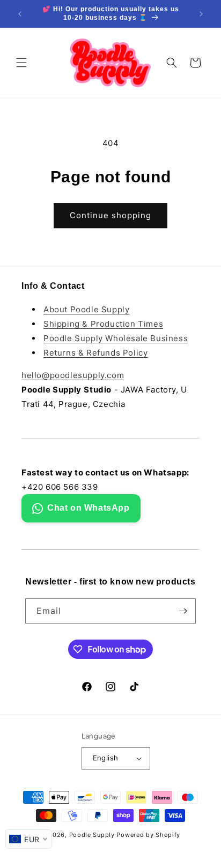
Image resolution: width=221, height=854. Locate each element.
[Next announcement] (201, 14)
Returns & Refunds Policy (95, 353)
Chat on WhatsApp (88, 507)
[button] (21, 62)
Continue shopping (110, 215)
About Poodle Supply (86, 309)
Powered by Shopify (148, 834)
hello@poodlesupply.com (72, 375)
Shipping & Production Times (103, 324)
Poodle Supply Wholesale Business (115, 338)
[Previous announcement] (20, 14)
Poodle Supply (92, 834)
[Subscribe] (183, 611)
